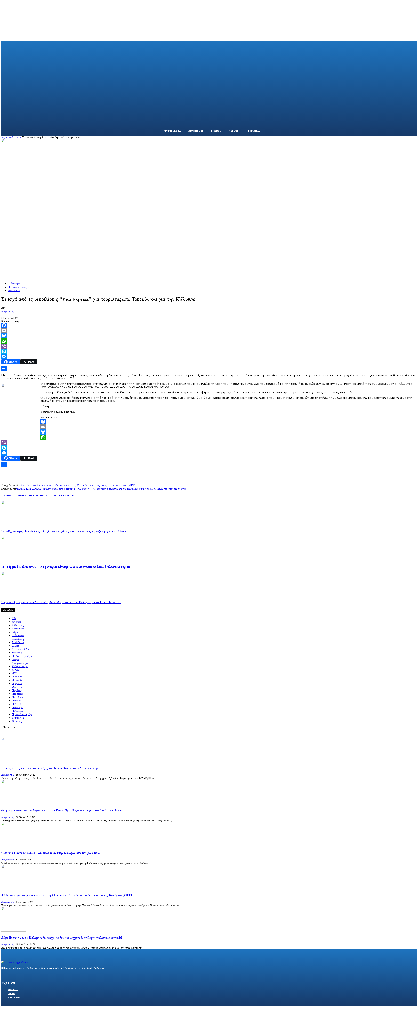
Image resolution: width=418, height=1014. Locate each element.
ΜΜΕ (14, 673)
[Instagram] (9, 974)
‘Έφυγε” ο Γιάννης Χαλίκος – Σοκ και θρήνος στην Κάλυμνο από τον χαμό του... (50, 853)
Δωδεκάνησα (15, 137)
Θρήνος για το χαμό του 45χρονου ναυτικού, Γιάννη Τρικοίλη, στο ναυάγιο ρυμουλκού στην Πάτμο (61, 810)
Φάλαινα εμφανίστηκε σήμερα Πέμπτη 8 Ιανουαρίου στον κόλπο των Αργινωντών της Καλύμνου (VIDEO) (67, 895)
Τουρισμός (17, 721)
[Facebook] (209, 325)
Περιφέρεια (17, 693)
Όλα (14, 618)
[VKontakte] (21, 974)
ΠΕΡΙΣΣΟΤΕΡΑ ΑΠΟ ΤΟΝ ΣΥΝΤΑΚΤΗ (50, 495)
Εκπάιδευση (18, 639)
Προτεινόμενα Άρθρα (18, 287)
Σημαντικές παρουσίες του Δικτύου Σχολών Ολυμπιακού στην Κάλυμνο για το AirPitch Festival (61, 602)
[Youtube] (26, 974)
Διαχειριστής (7, 311)
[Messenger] (209, 356)
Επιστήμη (17, 652)
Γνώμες (15, 632)
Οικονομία (17, 676)
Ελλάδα (15, 645)
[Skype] (209, 351)
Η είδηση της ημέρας (22, 656)
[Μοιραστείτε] (209, 368)
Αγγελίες (16, 621)
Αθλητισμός (18, 625)
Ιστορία (15, 659)
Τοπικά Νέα (14, 290)
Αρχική (5, 137)
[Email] (209, 330)
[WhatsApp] (209, 341)
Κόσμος (15, 669)
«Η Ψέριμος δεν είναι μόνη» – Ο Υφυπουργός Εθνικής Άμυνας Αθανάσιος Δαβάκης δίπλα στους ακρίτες (65, 567)
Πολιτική (16, 700)
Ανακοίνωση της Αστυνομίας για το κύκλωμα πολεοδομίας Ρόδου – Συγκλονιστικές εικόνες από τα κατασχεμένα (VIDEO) (79, 485)
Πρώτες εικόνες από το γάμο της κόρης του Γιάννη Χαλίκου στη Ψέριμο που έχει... (51, 768)
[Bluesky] (209, 335)
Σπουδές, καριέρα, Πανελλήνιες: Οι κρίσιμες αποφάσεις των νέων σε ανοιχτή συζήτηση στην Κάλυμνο (64, 531)
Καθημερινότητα (20, 663)
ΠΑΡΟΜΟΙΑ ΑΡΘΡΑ (13, 495)
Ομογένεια (17, 683)
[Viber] (209, 346)
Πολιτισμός (17, 707)
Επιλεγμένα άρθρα (21, 649)
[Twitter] (15, 974)
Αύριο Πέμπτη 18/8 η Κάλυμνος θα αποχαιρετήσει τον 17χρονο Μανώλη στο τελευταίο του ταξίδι (62, 937)
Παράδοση (17, 690)
